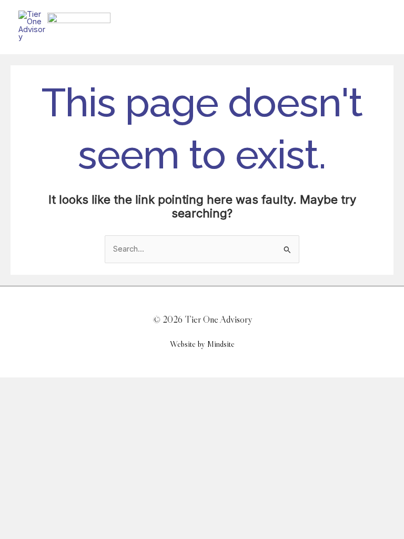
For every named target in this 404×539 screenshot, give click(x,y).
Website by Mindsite (202, 344)
